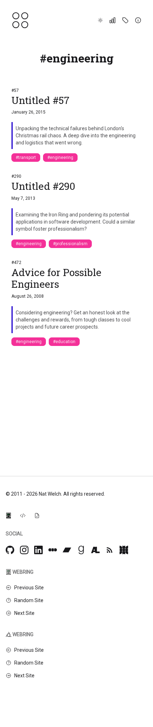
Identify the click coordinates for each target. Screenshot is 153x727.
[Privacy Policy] (37, 515)
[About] (138, 20)
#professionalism (70, 243)
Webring (22, 572)
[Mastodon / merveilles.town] (124, 550)
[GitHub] (10, 550)
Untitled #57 (40, 100)
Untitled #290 (43, 186)
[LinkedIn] (38, 550)
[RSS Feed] (109, 550)
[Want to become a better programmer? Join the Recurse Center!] (8, 515)
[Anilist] (95, 550)
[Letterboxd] (52, 550)
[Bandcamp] (67, 550)
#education (64, 341)
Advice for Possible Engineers (56, 278)
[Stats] (112, 20)
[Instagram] (24, 550)
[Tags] (125, 20)
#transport (26, 157)
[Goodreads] (81, 550)
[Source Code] (23, 515)
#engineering (60, 157)
